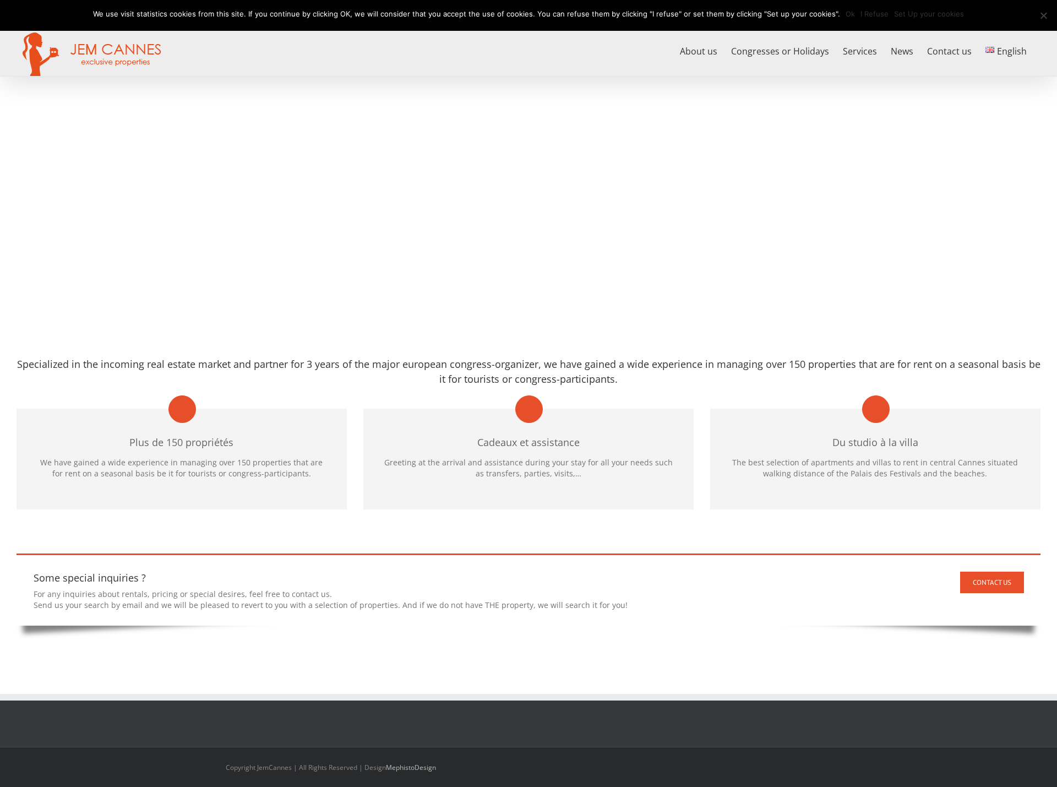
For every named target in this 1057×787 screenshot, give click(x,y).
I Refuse (874, 13)
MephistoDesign (411, 767)
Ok (850, 13)
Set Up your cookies (929, 13)
